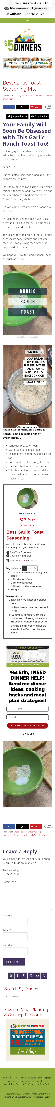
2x (29, 568)
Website (7, 945)
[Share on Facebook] (9, 107)
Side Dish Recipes (42, 835)
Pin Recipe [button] (29, 519)
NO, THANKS (27, 734)
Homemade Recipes (12, 835)
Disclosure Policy (34, 1077)
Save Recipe (29, 525)
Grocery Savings (35, 831)
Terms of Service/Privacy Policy (32, 1081)
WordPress (38, 1096)
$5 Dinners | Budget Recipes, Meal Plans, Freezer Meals (23, 40)
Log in (47, 1096)
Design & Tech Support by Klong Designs (34, 1084)
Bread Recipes (20, 831)
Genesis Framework (23, 1096)
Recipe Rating (10, 870)
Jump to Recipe (19, 116)
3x (35, 568)
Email (7, 930)
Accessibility (8, 1084)
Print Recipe (40, 116)
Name (7, 915)
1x (24, 568)
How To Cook (27, 835)
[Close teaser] (11, 7)
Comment (9, 882)
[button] (32, 3)
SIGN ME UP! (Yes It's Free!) (27, 725)
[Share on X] (22, 107)
